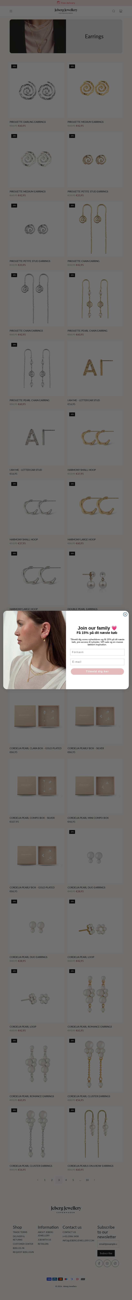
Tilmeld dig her (97, 671)
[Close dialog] (125, 614)
